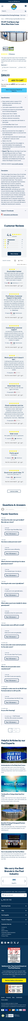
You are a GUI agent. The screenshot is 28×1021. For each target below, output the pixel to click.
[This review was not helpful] (21, 286)
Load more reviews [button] (14, 491)
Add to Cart (17, 80)
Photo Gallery (4, 999)
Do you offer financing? (8, 710)
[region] (14, 15)
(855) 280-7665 (7, 900)
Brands (3, 997)
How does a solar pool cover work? (11, 541)
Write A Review (14, 254)
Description (4, 170)
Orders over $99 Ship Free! (14, 1)
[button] (3, 881)
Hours (2, 929)
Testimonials (19, 997)
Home (2, 18)
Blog (13, 997)
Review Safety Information (14, 980)
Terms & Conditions (6, 934)
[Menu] (2, 6)
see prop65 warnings (17, 164)
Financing (8, 997)
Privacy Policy (4, 936)
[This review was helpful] (18, 286)
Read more (3, 65)
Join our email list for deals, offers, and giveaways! (13, 891)
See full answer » (11, 533)
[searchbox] (7, 260)
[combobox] (22, 264)
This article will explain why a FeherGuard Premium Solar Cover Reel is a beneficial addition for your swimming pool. (13, 826)
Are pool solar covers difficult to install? (12, 625)
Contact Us (4, 927)
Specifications (5, 97)
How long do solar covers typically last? (12, 583)
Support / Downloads (7, 210)
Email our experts (17, 90)
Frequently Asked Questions (8, 932)
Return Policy (4, 930)
